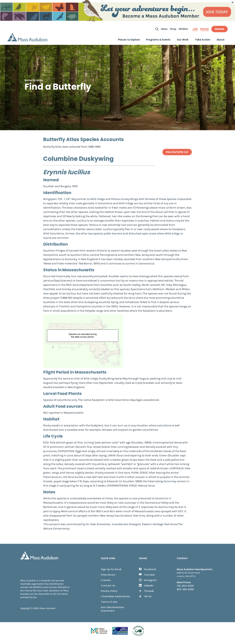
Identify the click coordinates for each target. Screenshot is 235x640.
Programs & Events (158, 39)
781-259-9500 (185, 586)
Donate (219, 29)
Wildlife (183, 29)
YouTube (149, 574)
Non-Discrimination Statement (112, 609)
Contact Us (108, 585)
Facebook (150, 569)
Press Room (108, 574)
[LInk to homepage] (27, 37)
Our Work (182, 39)
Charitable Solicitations (115, 596)
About (220, 39)
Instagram (150, 580)
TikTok (148, 596)
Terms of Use (109, 601)
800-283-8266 (185, 589)
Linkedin (148, 585)
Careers (106, 580)
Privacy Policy (109, 591)
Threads (149, 591)
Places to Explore (129, 39)
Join (195, 29)
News (164, 29)
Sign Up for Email (111, 569)
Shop (173, 29)
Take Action (202, 39)
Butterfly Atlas (34, 80)
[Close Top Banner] (232, 2)
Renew (204, 29)
